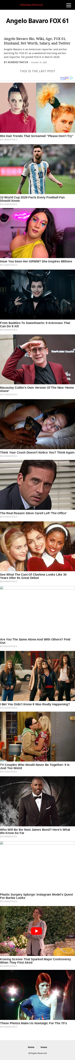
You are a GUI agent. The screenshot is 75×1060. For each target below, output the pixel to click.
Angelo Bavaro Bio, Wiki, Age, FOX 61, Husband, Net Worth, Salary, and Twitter (37, 41)
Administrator (18, 62)
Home (31, 1047)
